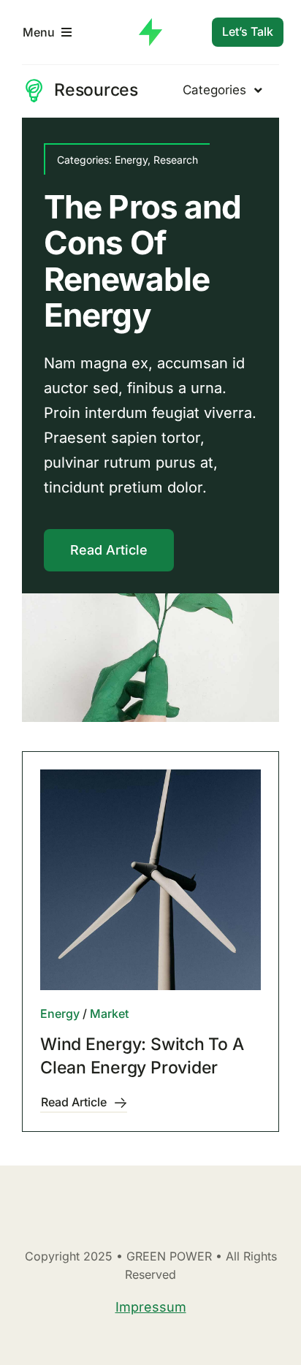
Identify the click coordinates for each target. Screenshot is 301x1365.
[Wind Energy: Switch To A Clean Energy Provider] (150, 879)
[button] (33, 420)
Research (175, 159)
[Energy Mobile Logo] (150, 24)
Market (109, 1013)
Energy (131, 159)
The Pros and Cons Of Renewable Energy (142, 261)
